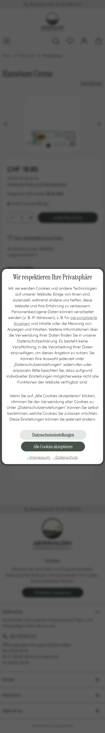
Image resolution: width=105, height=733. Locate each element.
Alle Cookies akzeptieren (53, 446)
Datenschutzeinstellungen (53, 435)
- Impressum (39, 457)
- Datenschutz (65, 457)
